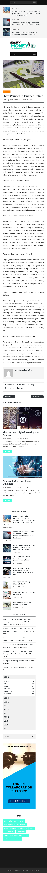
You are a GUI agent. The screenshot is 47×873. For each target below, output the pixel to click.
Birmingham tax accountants (15, 825)
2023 (6, 705)
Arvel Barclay (14, 100)
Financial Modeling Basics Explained (17, 482)
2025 (6, 697)
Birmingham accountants (14, 821)
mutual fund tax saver (12, 839)
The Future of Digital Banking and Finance (21, 433)
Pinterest (10, 388)
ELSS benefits (9, 832)
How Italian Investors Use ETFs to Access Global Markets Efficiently (24, 33)
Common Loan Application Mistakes (24, 593)
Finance (7, 92)
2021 (6, 713)
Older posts (9, 396)
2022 (6, 709)
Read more (7, 451)
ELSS (32, 828)
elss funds (21, 832)
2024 (6, 701)
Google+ (33, 385)
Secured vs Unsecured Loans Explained (22, 603)
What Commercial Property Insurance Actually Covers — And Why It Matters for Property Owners (26, 13)
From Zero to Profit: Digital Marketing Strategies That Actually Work (23, 571)
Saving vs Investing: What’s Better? (21, 583)
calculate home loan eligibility (15, 828)
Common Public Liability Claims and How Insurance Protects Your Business (26, 24)
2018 (6, 724)
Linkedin (22, 388)
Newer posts (37, 396)
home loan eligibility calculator (16, 835)
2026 (6, 676)
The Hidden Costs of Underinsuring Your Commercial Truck (21, 559)
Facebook (10, 385)
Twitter (21, 385)
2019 (6, 720)
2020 (6, 716)
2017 (6, 728)
